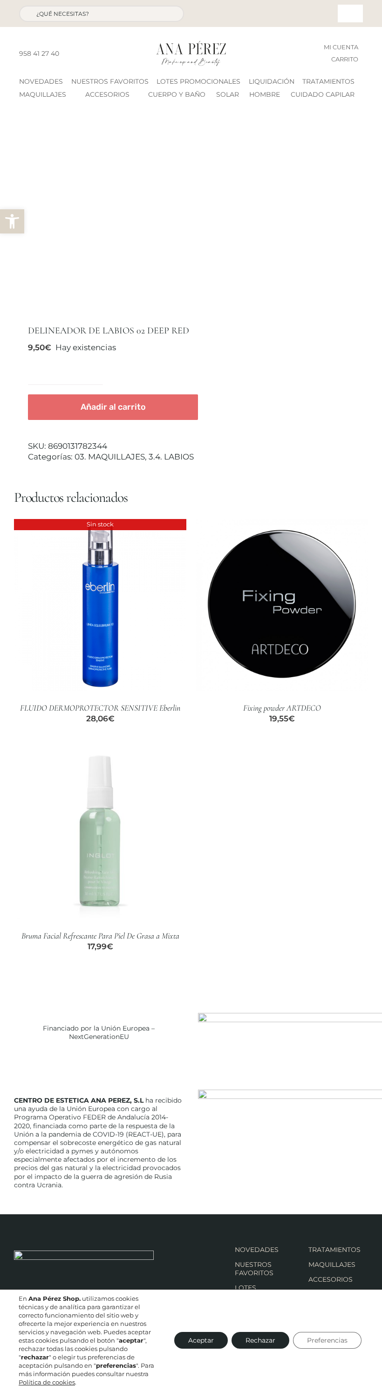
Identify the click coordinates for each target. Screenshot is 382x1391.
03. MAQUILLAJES (110, 456)
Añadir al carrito (113, 407)
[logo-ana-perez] (191, 44)
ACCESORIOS (330, 1279)
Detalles (100, 605)
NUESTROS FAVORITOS (254, 1268)
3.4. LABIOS (171, 456)
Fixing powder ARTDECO (282, 708)
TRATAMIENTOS (334, 1249)
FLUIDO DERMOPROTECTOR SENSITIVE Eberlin (100, 708)
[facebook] (69, 53)
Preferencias (327, 1340)
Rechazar (260, 1340)
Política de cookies (47, 1382)
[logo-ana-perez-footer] (84, 1254)
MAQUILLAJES (331, 1264)
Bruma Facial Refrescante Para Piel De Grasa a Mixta (100, 936)
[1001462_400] (99, 216)
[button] (12, 221)
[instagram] (84, 53)
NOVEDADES (257, 1249)
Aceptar (201, 1340)
